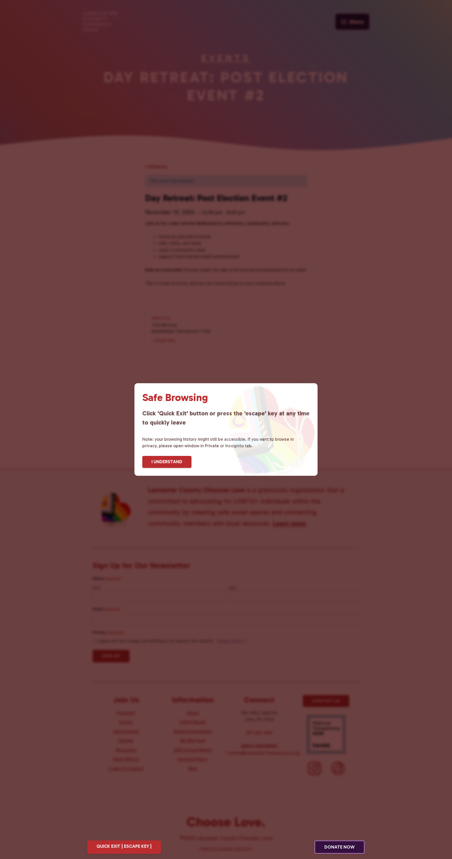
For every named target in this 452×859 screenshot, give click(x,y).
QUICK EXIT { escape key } (124, 846)
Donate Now (339, 847)
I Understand (166, 461)
